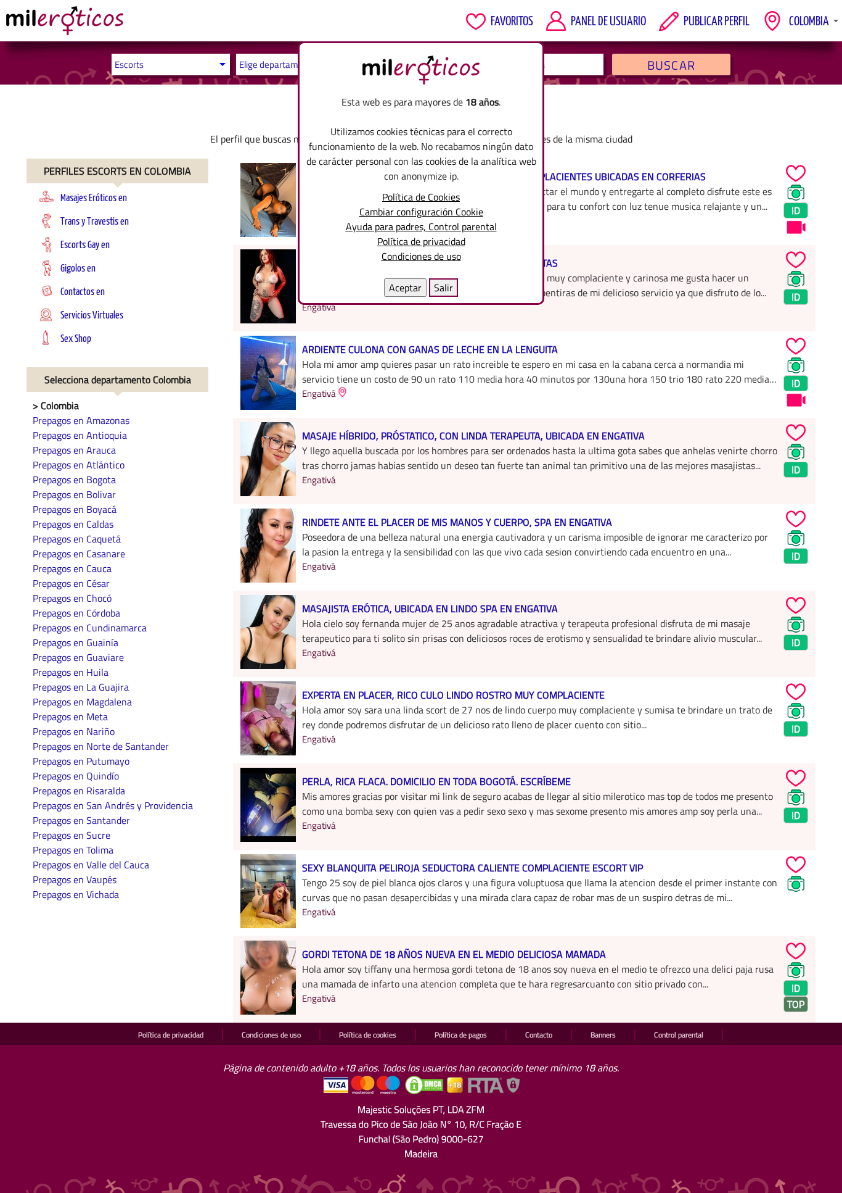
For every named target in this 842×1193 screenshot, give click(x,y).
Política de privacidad (421, 241)
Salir (443, 287)
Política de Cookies (421, 196)
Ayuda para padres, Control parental (421, 226)
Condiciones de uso (421, 256)
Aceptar (405, 287)
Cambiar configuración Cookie (421, 211)
